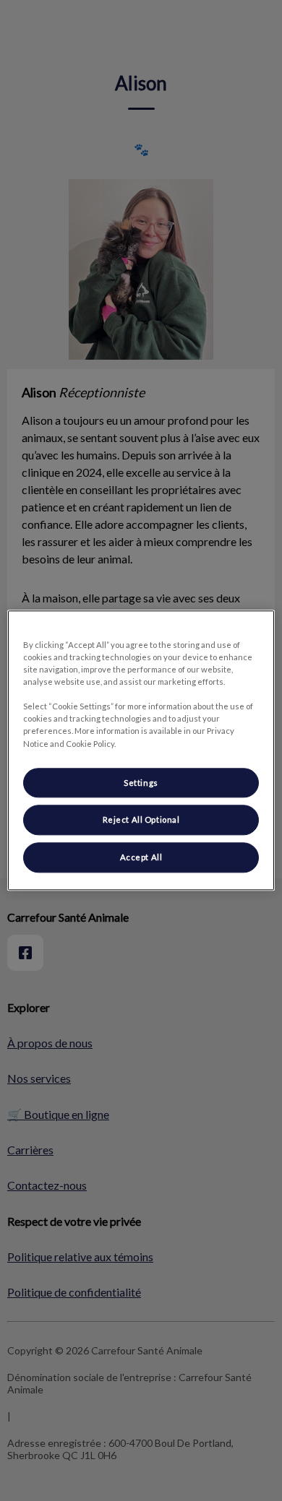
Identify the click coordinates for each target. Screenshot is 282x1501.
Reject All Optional (141, 820)
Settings (141, 782)
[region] (141, 750)
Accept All (141, 857)
